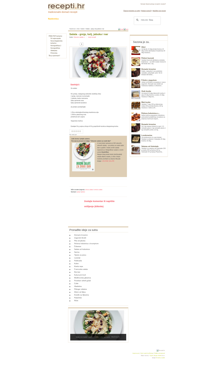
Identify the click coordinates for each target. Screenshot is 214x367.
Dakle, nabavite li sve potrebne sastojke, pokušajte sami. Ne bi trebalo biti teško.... (151, 72)
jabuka (83, 192)
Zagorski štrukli (80, 238)
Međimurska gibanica (82, 278)
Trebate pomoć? (146, 11)
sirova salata (89, 189)
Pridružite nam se (158, 7)
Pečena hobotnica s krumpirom (86, 244)
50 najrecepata (56, 38)
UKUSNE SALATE (108, 161)
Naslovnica (53, 19)
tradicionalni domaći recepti (62, 12)
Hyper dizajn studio (155, 355)
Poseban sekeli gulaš (82, 281)
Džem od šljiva (80, 292)
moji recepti (92, 37)
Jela (78, 29)
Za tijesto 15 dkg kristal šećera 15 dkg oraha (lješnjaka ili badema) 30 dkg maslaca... (153, 49)
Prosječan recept (72, 131)
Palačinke (78, 298)
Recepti (67, 19)
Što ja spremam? (54, 56)
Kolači (79, 19)
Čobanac (77, 246)
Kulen (76, 263)
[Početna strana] (66, 9)
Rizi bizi (77, 272)
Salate (82, 29)
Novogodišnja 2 (56, 45)
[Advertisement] (148, 194)
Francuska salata (81, 269)
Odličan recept (78, 131)
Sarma (76, 252)
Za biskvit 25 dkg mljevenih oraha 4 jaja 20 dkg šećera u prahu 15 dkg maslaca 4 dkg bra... (153, 94)
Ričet (76, 301)
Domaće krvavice (81, 235)
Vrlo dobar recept (76, 131)
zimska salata (98, 189)
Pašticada (78, 261)
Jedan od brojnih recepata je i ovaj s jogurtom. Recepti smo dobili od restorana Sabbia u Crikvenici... (153, 83)
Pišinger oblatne (80, 289)
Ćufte (76, 283)
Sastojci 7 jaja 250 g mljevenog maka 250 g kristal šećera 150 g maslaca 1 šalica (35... (152, 105)
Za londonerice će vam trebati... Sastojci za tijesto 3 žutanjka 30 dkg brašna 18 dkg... (153, 138)
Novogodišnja (55, 48)
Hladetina (78, 286)
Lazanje (77, 258)
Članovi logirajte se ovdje (131, 11)
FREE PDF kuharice (55, 36)
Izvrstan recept (80, 131)
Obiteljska (54, 50)
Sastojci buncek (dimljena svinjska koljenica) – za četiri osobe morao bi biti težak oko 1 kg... (153, 60)
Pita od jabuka (79, 241)
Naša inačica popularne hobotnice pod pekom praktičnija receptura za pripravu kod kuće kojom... (153, 116)
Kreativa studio (160, 357)
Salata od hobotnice (82, 249)
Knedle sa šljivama (81, 295)
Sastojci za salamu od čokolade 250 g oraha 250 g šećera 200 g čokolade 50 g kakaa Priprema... (153, 149)
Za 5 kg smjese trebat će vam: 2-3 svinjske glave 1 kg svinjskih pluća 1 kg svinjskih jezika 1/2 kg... (153, 127)
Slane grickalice (94, 19)
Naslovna (72, 29)
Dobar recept (74, 131)
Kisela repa (78, 266)
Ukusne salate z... (80, 37)
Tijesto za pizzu (80, 255)
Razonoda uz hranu (115, 19)
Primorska (54, 53)
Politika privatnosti (159, 353)
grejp (78, 192)
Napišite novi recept (159, 11)
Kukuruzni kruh (80, 275)
